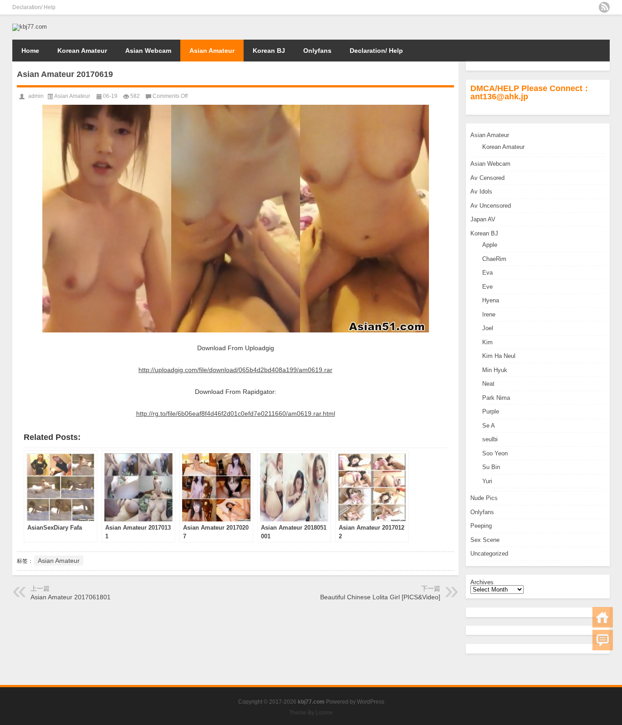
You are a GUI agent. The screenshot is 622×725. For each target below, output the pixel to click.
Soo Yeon (495, 453)
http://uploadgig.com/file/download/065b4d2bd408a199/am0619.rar (235, 369)
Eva (487, 272)
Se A (488, 425)
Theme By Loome (311, 713)
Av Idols (481, 191)
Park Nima (496, 397)
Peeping (481, 525)
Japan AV (482, 219)
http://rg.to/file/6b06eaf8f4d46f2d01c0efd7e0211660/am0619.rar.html (235, 413)
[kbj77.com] (29, 26)
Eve (487, 286)
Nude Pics (484, 498)
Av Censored (487, 177)
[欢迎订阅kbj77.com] (604, 7)
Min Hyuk (494, 370)
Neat (488, 383)
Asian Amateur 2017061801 (71, 597)
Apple (489, 244)
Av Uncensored (490, 205)
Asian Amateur (212, 50)
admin (36, 96)
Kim (487, 342)
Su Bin (491, 467)
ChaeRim (494, 258)
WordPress (370, 702)
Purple (490, 411)
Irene (488, 314)
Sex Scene (485, 539)
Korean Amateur (82, 50)
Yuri (487, 481)
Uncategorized (489, 553)
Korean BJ (269, 50)
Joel (487, 328)
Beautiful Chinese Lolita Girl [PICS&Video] (380, 597)
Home (30, 50)
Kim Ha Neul (498, 355)
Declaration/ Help (34, 7)
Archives (482, 582)
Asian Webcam (148, 50)
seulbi (490, 439)
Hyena (490, 300)
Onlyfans (317, 50)
